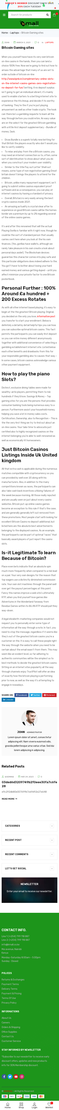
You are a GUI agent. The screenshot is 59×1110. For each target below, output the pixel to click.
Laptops (14, 32)
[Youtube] (15, 1076)
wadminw (9, 777)
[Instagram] (21, 1076)
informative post (46, 316)
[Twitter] (10, 1076)
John (6, 42)
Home (5, 32)
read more (8, 799)
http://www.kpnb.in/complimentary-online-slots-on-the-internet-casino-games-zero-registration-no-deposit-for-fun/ (29, 83)
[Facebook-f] (4, 1076)
